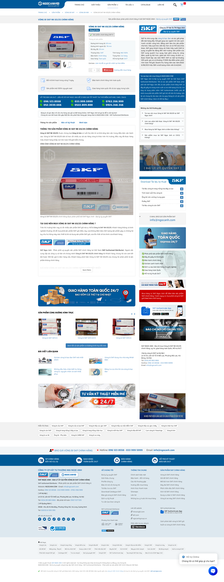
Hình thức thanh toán (139, 488)
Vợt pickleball (145, 508)
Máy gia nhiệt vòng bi (137, 549)
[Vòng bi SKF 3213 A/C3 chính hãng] (86, 327)
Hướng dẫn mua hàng (122, 70)
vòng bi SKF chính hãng (115, 571)
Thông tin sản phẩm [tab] (48, 122)
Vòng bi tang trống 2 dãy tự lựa (67, 430)
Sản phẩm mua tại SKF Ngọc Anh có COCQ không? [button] (161, 136)
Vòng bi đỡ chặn (117, 545)
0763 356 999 (77, 490)
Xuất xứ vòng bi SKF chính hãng (172, 524)
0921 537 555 (76, 500)
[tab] (162, 114)
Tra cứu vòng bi (75, 553)
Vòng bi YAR (148, 545)
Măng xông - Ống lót (55, 549)
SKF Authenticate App (116, 553)
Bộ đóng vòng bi (164, 549)
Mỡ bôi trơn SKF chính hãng (171, 481)
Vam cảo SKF (151, 549)
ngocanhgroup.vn (139, 518)
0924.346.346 (114, 105)
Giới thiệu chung (107, 478)
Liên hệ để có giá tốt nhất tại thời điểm (110, 63)
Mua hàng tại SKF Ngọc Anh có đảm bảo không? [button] (161, 129)
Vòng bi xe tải (44, 435)
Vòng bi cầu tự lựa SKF (76, 426)
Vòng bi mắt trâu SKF (114, 430)
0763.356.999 (115, 101)
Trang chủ (79, 4)
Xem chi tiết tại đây (160, 99)
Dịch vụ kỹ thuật (107, 498)
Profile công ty (107, 481)
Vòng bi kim (84, 12)
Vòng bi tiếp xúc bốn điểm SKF (122, 426)
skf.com (135, 515)
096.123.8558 (52, 101)
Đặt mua (108, 70)
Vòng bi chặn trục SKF (169, 426)
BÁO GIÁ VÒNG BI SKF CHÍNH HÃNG (73, 450)
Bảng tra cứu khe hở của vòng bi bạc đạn (119, 370)
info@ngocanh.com (162, 220)
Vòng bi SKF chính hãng (169, 474)
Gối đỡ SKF (42, 549)
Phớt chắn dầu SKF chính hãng (172, 488)
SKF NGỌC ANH (57, 563)
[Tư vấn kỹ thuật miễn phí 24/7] (86, 396)
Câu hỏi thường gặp (138, 481)
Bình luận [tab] (83, 122)
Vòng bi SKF (69, 12)
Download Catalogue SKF (111, 491)
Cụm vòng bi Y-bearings (154, 430)
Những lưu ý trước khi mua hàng (143, 498)
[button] (175, 4)
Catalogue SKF (62, 553)
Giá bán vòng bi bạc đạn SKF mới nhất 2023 (68, 358)
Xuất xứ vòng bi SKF (178, 549)
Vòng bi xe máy (94, 435)
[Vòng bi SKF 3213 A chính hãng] (49, 327)
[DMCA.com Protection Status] (107, 530)
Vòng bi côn (53, 545)
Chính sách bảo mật (138, 474)
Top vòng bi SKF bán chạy (134, 553)
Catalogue (145, 4)
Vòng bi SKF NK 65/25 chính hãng (56, 19)
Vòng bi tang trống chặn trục (92, 430)
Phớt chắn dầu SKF (100, 549)
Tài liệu (128, 4)
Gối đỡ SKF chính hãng (169, 478)
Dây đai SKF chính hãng (169, 485)
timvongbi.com (138, 511)
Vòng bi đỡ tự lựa (80, 545)
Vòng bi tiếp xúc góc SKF (98, 426)
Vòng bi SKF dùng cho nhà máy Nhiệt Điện (119, 358)
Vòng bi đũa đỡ (93, 545)
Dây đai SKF (113, 549)
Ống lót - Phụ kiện (60, 435)
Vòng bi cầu (42, 545)
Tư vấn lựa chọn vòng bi (110, 501)
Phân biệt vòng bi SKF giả (47, 553)
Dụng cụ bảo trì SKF (85, 549)
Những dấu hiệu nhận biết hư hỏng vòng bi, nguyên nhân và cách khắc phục (67, 371)
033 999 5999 (167, 363)
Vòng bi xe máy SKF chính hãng (172, 498)
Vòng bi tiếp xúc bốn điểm (133, 545)
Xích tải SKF (124, 549)
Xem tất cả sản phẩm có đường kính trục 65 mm (86, 345)
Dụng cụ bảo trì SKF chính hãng (172, 495)
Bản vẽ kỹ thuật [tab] (68, 122)
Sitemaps (134, 491)
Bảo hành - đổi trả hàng (140, 478)
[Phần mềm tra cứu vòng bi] (138, 526)
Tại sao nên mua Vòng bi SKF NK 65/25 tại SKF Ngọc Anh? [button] (161, 114)
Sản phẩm (112, 4)
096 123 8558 (153, 363)
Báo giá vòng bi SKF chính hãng (113, 495)
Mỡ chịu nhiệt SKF (70, 549)
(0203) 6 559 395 (48, 510)
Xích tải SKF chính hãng (169, 491)
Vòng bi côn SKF (45, 430)
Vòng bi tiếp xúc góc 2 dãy (147, 426)
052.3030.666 (52, 105)
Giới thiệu (95, 4)
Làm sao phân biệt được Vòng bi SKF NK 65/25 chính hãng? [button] (161, 122)
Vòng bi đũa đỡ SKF (134, 430)
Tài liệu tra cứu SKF (108, 488)
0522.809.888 (84, 105)
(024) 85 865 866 (151, 360)
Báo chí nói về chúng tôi (110, 485)
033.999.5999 (84, 101)
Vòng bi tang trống (66, 545)
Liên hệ (161, 4)
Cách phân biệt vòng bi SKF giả (172, 521)
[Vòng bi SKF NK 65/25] (86, 180)
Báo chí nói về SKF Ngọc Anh (154, 553)
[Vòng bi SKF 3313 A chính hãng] (123, 327)
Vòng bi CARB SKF (77, 435)
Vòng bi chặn (105, 545)
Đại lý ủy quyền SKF (109, 474)
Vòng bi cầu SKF (58, 426)
